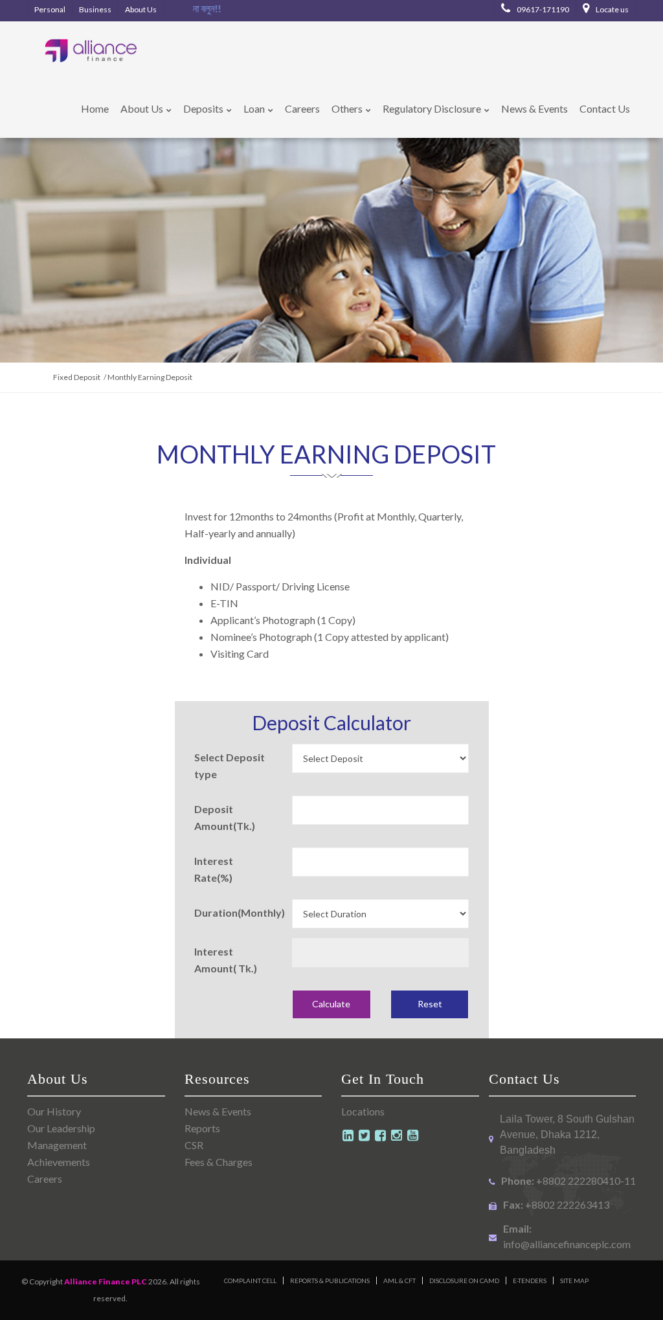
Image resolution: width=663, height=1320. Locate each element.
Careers (44, 1178)
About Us (141, 9)
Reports (202, 1128)
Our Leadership (61, 1128)
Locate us (611, 9)
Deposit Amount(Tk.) (224, 817)
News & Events (218, 1111)
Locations (363, 1111)
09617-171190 (542, 9)
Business (95, 9)
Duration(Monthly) (238, 912)
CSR (194, 1145)
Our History (54, 1111)
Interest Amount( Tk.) (225, 959)
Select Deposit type (229, 765)
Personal (49, 9)
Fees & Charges (219, 1162)
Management (57, 1145)
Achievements (58, 1162)
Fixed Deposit (76, 377)
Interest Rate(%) (213, 869)
